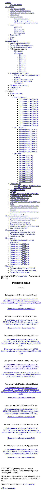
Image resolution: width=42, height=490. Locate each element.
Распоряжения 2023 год (28, 133)
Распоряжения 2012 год (28, 151)
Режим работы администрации (21, 45)
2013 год (22, 71)
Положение (18, 51)
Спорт (12, 37)
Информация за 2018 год (19, 258)
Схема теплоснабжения (19, 200)
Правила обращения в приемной (22, 268)
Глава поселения (16, 17)
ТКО (12, 204)
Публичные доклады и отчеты (26, 23)
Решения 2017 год (26, 172)
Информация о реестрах (19, 85)
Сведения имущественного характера (24, 226)
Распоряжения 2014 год (28, 149)
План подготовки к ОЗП (19, 198)
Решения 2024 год (26, 157)
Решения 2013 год (26, 180)
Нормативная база (17, 236)
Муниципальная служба (19, 73)
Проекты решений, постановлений (27, 186)
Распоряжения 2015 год (28, 147)
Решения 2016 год (26, 174)
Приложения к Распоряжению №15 (21, 309)
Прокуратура (10, 238)
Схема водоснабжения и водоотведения (25, 202)
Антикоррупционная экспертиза (22, 220)
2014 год (22, 69)
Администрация (11, 41)
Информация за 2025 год (19, 244)
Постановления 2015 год (28, 119)
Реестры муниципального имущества (24, 194)
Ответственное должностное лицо (23, 270)
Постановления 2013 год (28, 123)
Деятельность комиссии (19, 228)
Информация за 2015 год (19, 264)
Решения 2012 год (26, 182)
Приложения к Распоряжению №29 (21, 398)
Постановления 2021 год (28, 107)
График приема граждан (23, 21)
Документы (18, 53)
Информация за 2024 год (19, 246)
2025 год (22, 55)
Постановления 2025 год (28, 99)
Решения (17, 153)
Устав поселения (16, 93)
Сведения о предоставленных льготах (24, 206)
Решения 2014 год (26, 178)
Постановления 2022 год (28, 105)
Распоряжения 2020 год (28, 137)
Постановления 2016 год (28, 117)
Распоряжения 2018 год (28, 141)
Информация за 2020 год (19, 254)
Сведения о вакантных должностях (23, 82)
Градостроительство (17, 190)
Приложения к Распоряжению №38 (21, 438)
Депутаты (18, 27)
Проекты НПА (15, 184)
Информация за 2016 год (19, 262)
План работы (19, 31)
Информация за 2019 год (19, 256)
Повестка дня (19, 33)
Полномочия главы (21, 19)
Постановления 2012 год (28, 125)
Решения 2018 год (26, 170)
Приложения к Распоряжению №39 (21, 457)
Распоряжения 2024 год (28, 131)
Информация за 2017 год (19, 260)
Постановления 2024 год (28, 101)
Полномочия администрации (21, 47)
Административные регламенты (22, 234)
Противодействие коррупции (16, 216)
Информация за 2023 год (19, 248)
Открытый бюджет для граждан (22, 13)
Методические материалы (20, 222)
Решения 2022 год (26, 162)
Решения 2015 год (26, 176)
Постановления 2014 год (28, 121)
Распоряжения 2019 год (28, 139)
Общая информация (17, 9)
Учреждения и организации (20, 11)
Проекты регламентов (22, 188)
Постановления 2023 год (28, 103)
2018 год (22, 63)
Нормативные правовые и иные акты (24, 218)
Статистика (14, 15)
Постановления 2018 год (28, 113)
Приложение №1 (14, 328)
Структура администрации (20, 43)
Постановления (20, 97)
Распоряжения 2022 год (28, 135)
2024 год (22, 57)
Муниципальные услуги (14, 230)
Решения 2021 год (26, 164)
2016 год (22, 67)
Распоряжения (19, 127)
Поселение (9, 7)
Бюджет (13, 192)
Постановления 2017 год (28, 115)
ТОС (12, 39)
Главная (8, 3)
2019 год (22, 61)
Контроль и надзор (17, 214)
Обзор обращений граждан (20, 272)
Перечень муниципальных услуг (22, 232)
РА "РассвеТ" (30, 484)
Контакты (13, 89)
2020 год (22, 59)
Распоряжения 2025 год (28, 129)
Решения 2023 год (26, 160)
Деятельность (15, 87)
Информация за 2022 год (19, 250)
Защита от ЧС (15, 35)
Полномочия (19, 29)
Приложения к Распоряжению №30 (21, 417)
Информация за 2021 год (19, 252)
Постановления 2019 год (28, 111)
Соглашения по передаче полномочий (24, 212)
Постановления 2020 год (28, 109)
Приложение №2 (28, 328)
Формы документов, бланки (20, 224)
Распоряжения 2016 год (28, 145)
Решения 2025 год (26, 155)
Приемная (9, 266)
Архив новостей (16, 5)
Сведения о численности (23, 79)
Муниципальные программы (21, 196)
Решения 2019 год (26, 168)
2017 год (22, 65)
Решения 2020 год (26, 166)
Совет (12, 25)
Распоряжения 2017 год (28, 143)
